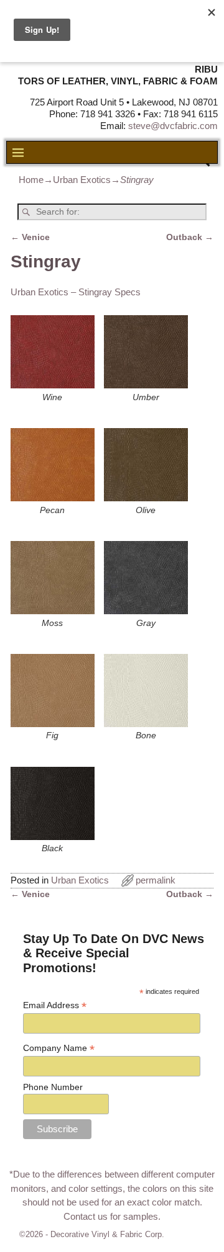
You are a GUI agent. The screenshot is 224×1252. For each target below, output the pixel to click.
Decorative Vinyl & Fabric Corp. (107, 1234)
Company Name (59, 1048)
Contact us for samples (110, 1216)
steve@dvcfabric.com (173, 125)
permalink (155, 880)
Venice (30, 237)
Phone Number (53, 1087)
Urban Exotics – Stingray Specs (76, 292)
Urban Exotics (82, 179)
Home (31, 179)
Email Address (54, 1005)
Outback (189, 237)
